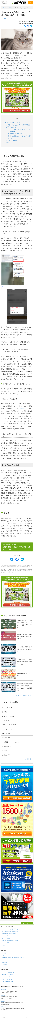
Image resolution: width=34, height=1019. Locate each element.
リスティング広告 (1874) (9, 708)
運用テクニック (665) (8, 716)
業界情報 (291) (6, 712)
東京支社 (3, 995)
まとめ (6, 143)
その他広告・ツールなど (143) (10, 742)
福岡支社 (3, 1007)
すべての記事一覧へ (27, 759)
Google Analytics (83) (8, 746)
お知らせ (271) (6, 755)
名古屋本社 (3, 989)
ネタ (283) (5, 750)
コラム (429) (5, 720)
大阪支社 (3, 1001)
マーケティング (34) (7, 729)
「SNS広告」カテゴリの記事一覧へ (23, 695)
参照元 (21, 408)
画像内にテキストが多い (16, 134)
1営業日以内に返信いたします (17, 547)
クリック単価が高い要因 (12, 122)
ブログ (4, 8)
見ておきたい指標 (11, 140)
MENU (30, 2)
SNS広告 (10, 8)
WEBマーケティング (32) (9, 725)
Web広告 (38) (6, 733)
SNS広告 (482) (6, 738)
